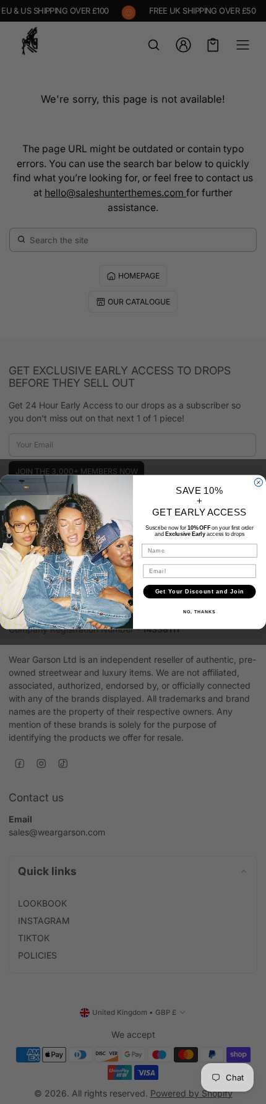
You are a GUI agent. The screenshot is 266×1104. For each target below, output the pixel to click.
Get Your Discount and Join (199, 591)
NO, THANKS (199, 612)
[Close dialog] (258, 482)
